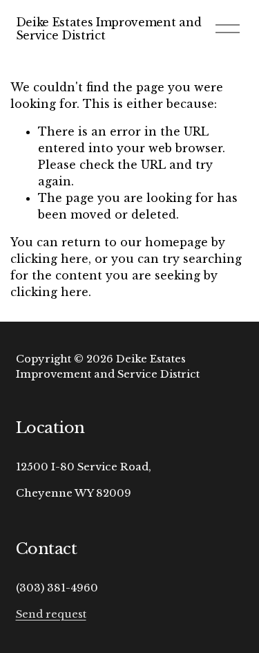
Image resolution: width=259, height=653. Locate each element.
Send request (51, 614)
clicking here (49, 259)
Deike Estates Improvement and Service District (109, 28)
